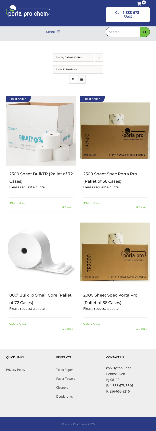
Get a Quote (19, 203)
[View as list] (81, 79)
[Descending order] (99, 57)
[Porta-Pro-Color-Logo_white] (28, 6)
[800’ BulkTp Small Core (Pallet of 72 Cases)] (41, 252)
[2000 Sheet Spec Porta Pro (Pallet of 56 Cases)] (115, 252)
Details (69, 207)
